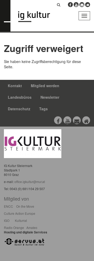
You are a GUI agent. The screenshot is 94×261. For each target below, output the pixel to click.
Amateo (31, 227)
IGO (6, 220)
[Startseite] (38, 16)
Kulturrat (21, 220)
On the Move (25, 206)
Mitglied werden (45, 85)
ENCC (8, 206)
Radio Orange (14, 227)
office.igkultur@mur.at (29, 181)
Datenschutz (19, 108)
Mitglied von (16, 198)
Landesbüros (20, 97)
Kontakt (15, 85)
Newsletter (49, 97)
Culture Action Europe (19, 213)
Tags (43, 108)
